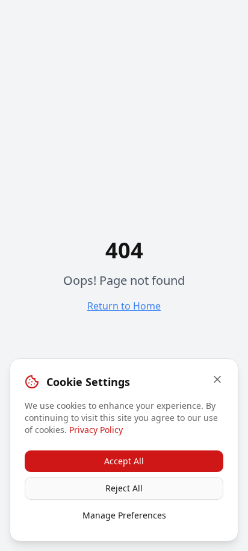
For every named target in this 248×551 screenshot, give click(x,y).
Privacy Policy (96, 429)
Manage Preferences (124, 515)
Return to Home (124, 306)
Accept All (124, 461)
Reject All (124, 488)
